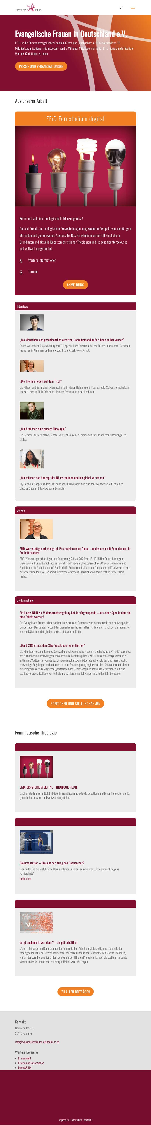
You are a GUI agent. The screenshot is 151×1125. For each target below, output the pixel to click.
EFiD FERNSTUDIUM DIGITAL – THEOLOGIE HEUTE (48, 787)
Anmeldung (75, 284)
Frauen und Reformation (31, 1063)
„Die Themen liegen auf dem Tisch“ (41, 381)
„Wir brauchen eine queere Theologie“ (43, 428)
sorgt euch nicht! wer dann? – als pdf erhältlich (48, 942)
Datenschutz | (77, 1120)
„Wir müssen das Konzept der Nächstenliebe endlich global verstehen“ (62, 477)
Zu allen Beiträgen (75, 991)
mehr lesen (25, 878)
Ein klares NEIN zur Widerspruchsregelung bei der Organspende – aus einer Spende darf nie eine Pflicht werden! (75, 614)
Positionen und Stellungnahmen (75, 703)
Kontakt (88, 1120)
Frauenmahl (24, 1058)
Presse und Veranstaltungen (41, 66)
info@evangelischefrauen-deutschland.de (37, 1042)
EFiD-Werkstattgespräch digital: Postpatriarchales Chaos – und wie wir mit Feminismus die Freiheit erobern (75, 550)
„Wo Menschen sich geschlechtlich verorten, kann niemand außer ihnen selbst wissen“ (72, 339)
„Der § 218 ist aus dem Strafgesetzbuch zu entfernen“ (52, 645)
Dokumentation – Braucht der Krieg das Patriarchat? (52, 862)
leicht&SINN (24, 1067)
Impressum (64, 1120)
